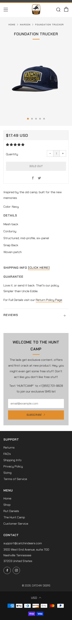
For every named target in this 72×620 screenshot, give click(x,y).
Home (11, 24)
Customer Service (15, 524)
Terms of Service (15, 479)
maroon (25, 24)
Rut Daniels (11, 511)
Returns (9, 447)
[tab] (28, 119)
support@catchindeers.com (22, 543)
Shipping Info (12, 460)
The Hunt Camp (14, 517)
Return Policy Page (49, 300)
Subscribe (34, 415)
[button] (15, 145)
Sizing (7, 473)
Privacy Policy (13, 466)
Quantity (12, 154)
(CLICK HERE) (39, 268)
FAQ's (7, 454)
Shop (7, 505)
